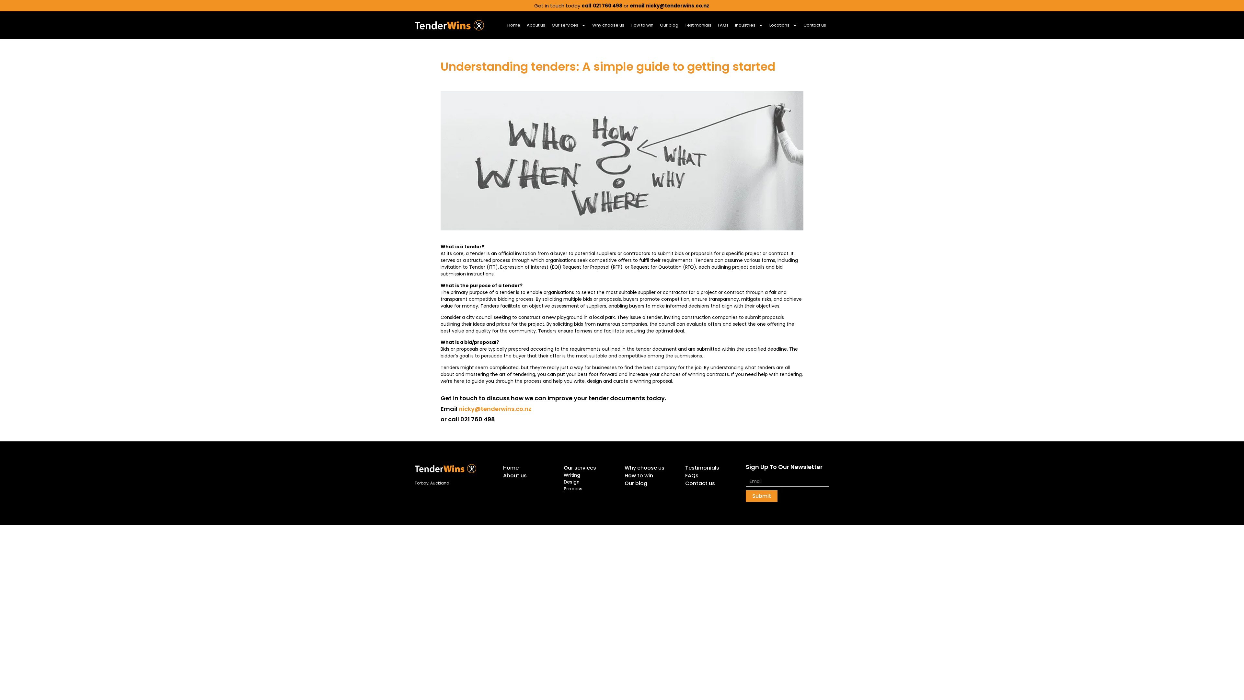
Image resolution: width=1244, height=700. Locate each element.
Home (513, 25)
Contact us (814, 25)
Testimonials (698, 25)
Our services (565, 25)
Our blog (669, 25)
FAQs (723, 25)
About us (536, 25)
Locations (779, 25)
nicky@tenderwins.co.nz (495, 409)
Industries (745, 25)
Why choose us (608, 25)
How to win (642, 25)
